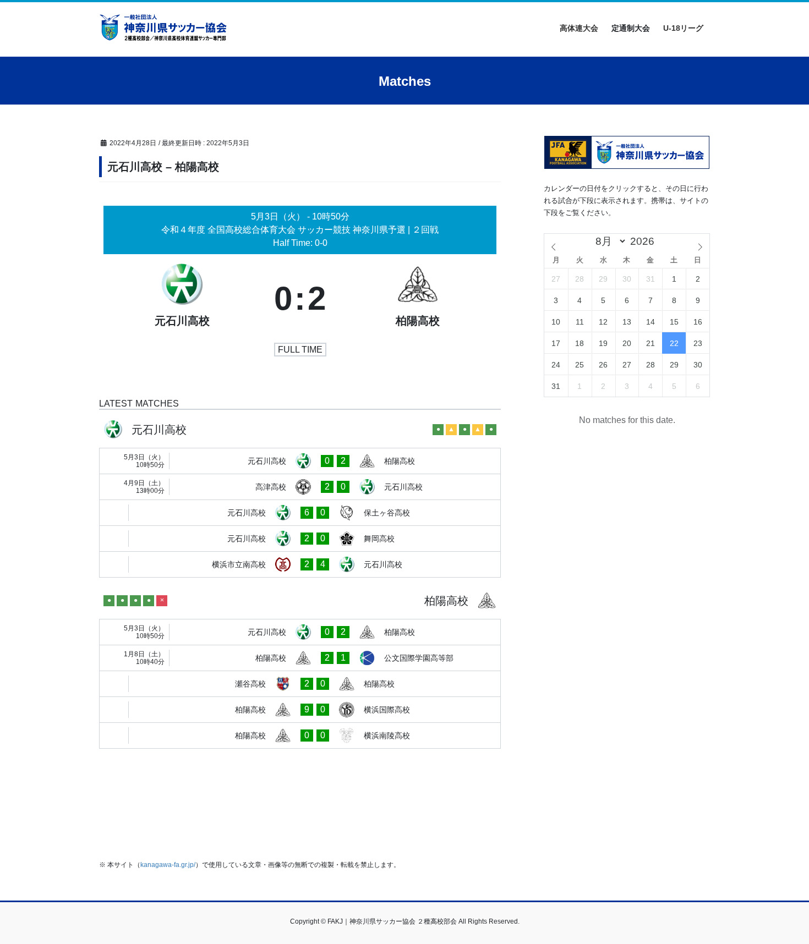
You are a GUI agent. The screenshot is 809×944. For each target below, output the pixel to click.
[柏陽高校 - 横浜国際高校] (300, 709)
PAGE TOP (780, 906)
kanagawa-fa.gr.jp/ (167, 865)
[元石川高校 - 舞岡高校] (300, 538)
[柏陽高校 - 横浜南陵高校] (300, 735)
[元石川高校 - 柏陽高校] (300, 461)
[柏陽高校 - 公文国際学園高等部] (300, 658)
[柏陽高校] (417, 298)
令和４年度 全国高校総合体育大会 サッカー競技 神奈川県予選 (284, 229)
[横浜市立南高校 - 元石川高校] (300, 564)
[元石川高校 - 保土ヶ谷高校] (300, 512)
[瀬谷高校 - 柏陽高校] (300, 683)
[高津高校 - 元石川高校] (300, 487)
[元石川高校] (182, 298)
